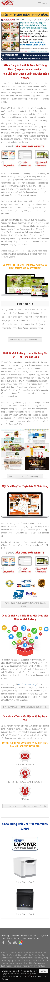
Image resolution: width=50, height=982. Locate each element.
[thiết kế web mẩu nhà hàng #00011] (13, 450)
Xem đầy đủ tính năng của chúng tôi (25, 339)
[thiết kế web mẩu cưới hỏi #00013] (13, 463)
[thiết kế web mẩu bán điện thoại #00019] (36, 436)
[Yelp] (9, 945)
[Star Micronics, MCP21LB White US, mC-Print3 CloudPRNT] (25, 867)
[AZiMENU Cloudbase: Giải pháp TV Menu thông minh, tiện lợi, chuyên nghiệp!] (25, 36)
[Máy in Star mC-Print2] (25, 899)
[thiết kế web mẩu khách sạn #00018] (37, 463)
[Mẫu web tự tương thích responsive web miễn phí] (25, 167)
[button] (42, 3)
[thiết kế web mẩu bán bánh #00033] (12, 436)
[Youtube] (15, 945)
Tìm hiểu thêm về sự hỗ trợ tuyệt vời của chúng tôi (25, 806)
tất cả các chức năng (27, 684)
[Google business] (20, 945)
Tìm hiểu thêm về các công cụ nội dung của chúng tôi (25, 707)
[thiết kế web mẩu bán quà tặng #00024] (37, 450)
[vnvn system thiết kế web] (7, 5)
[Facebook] (3, 945)
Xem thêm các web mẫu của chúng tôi (25, 476)
